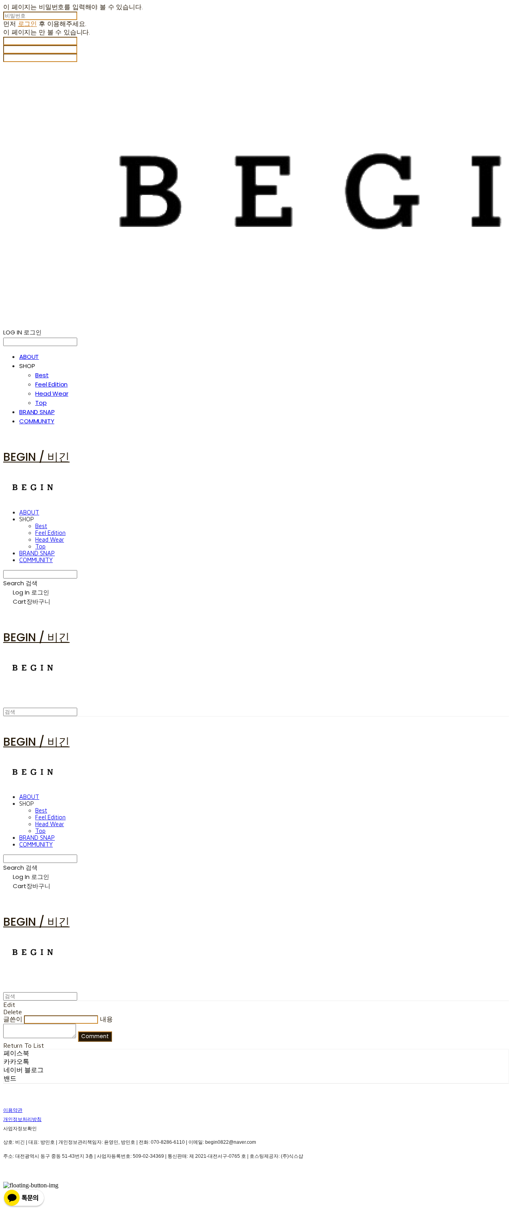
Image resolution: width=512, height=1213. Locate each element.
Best (41, 375)
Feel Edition (51, 384)
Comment (95, 1036)
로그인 (27, 23)
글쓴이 (12, 1019)
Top (41, 402)
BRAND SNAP (37, 412)
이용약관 (12, 1110)
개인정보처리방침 (22, 1119)
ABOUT (29, 356)
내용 (106, 1019)
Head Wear (51, 393)
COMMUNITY (36, 421)
